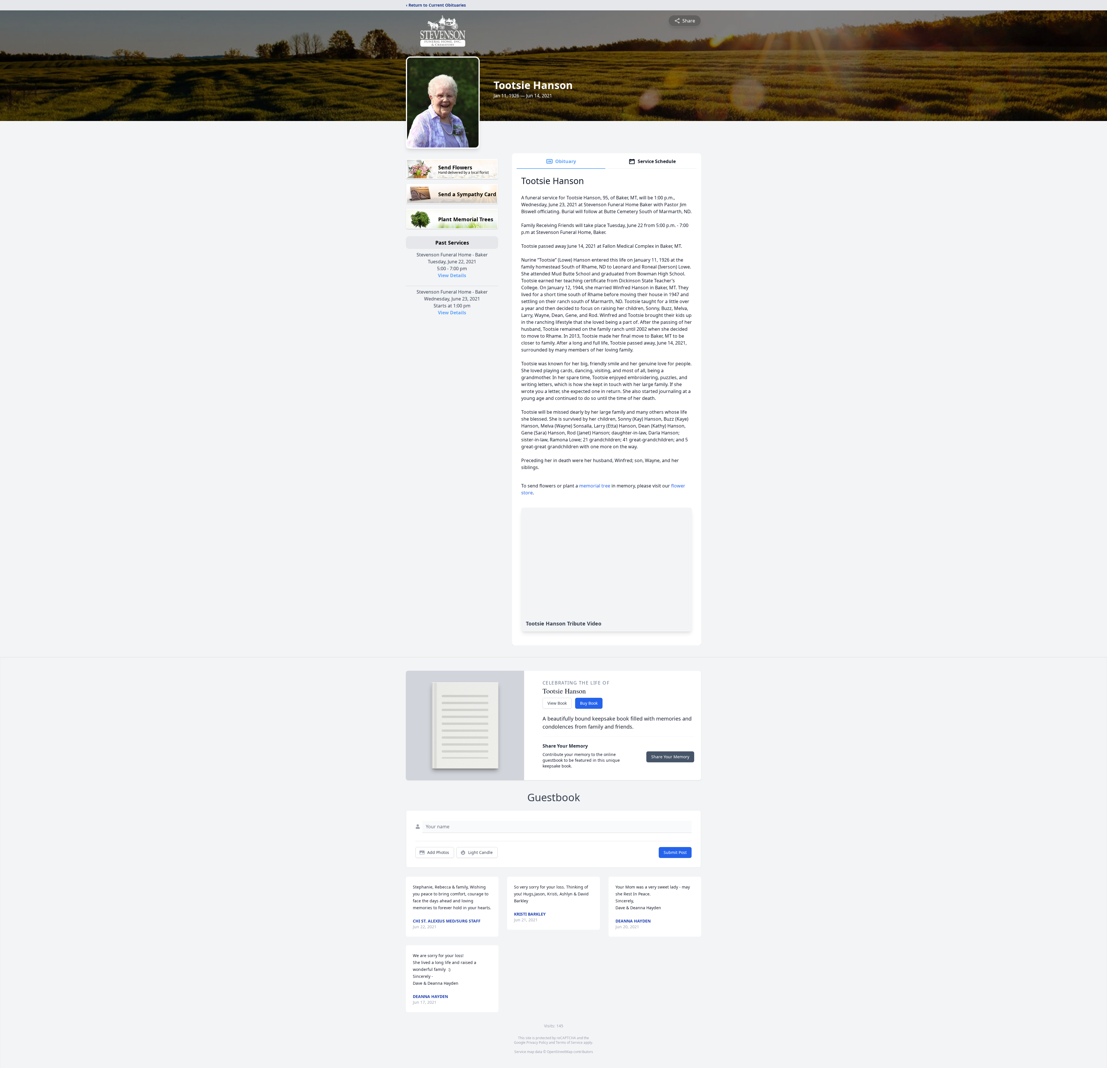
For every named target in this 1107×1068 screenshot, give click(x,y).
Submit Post (675, 852)
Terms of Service (569, 1042)
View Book (557, 703)
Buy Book (589, 703)
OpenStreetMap (560, 1051)
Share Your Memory (670, 756)
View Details (452, 275)
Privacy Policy (537, 1042)
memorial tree (594, 486)
